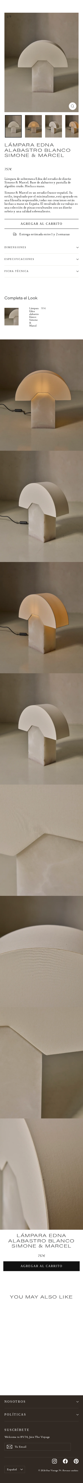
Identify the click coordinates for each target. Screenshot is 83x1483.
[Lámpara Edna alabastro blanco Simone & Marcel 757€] (16, 317)
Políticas (15, 1414)
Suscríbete (17, 1430)
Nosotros (15, 1401)
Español (12, 1469)
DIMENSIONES (15, 247)
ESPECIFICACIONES (19, 259)
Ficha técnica (16, 271)
